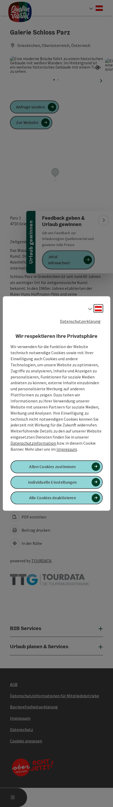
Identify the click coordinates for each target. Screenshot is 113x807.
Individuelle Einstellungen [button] (52, 482)
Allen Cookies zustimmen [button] (52, 466)
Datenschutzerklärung (80, 321)
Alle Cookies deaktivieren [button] (52, 498)
